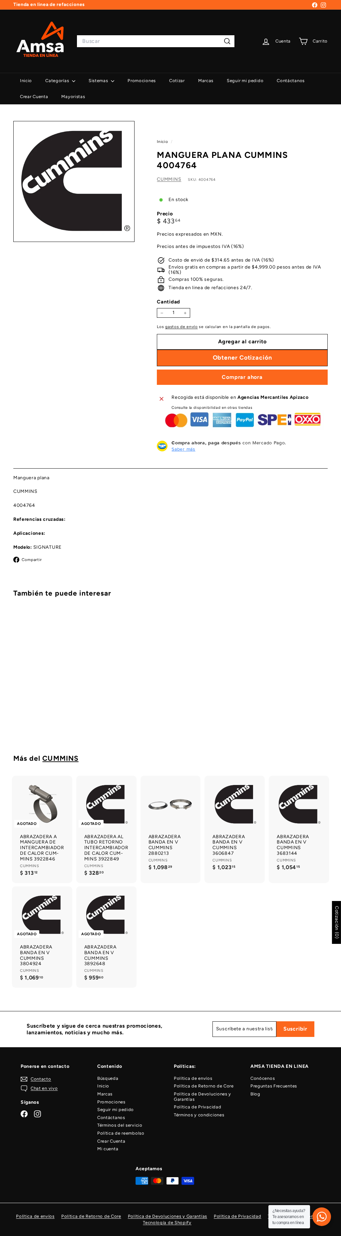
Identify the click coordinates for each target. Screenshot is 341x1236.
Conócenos (262, 1078)
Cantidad (168, 302)
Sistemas (99, 80)
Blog (255, 1093)
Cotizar (177, 80)
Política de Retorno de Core (204, 1085)
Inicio (26, 80)
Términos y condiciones (199, 1114)
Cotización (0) (337, 922)
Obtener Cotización (36, 717)
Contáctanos (291, 80)
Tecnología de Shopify (167, 1222)
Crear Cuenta (34, 96)
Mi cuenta (107, 1148)
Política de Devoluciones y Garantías (202, 1096)
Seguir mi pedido (245, 80)
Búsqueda (108, 1078)
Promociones (142, 80)
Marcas (205, 80)
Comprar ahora (242, 377)
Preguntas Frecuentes (273, 1085)
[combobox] (156, 41)
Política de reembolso (121, 1133)
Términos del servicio (120, 1125)
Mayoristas (73, 96)
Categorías (57, 80)
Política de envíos (193, 1078)
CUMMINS (169, 179)
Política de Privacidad (197, 1106)
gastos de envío (181, 326)
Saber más (183, 449)
